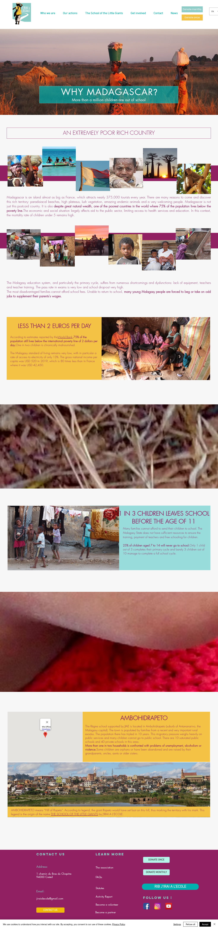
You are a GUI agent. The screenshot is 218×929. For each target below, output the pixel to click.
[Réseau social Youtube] (168, 906)
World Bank (65, 337)
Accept (205, 924)
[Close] (214, 924)
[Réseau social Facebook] (146, 906)
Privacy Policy (118, 924)
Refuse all (190, 924)
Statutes (100, 888)
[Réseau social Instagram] (157, 906)
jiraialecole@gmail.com (49, 898)
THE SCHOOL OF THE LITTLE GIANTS (74, 814)
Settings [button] (177, 924)
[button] (47, 13)
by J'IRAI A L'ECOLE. (111, 814)
